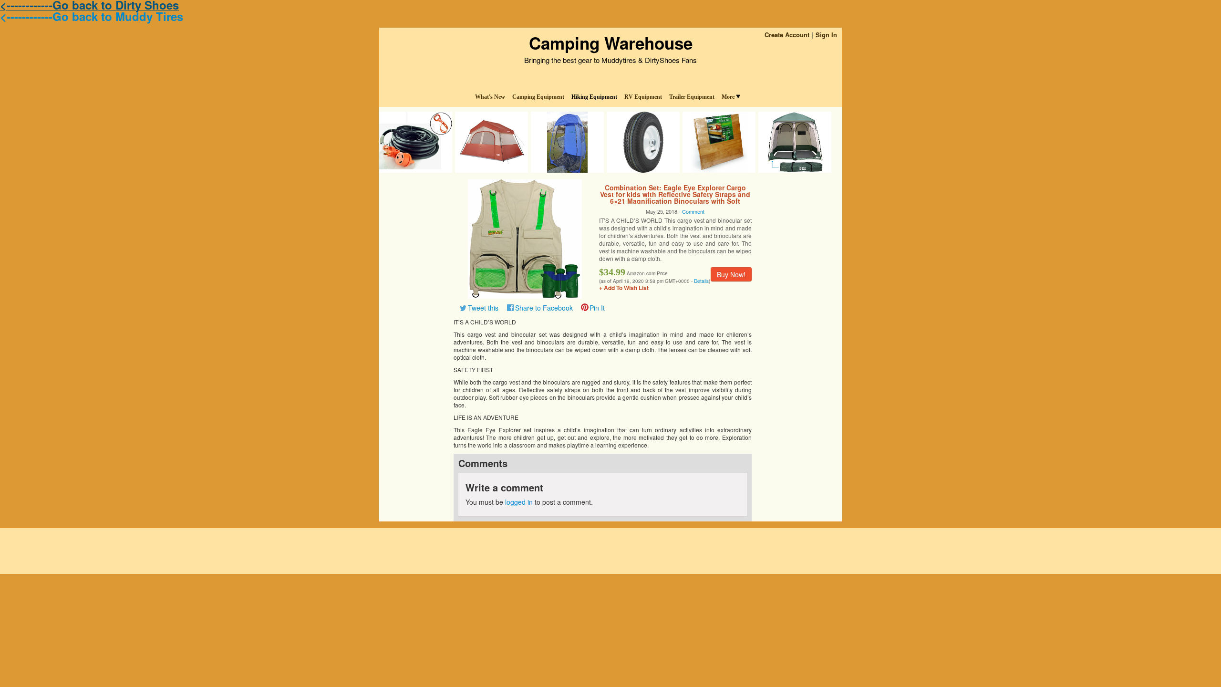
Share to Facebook (544, 307)
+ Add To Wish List (624, 288)
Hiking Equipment (594, 97)
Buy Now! (731, 274)
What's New (490, 97)
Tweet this (483, 307)
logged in (519, 502)
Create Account (787, 34)
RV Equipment (643, 97)
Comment (693, 211)
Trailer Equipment (691, 97)
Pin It (597, 307)
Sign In (826, 34)
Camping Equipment (538, 97)
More (728, 97)
